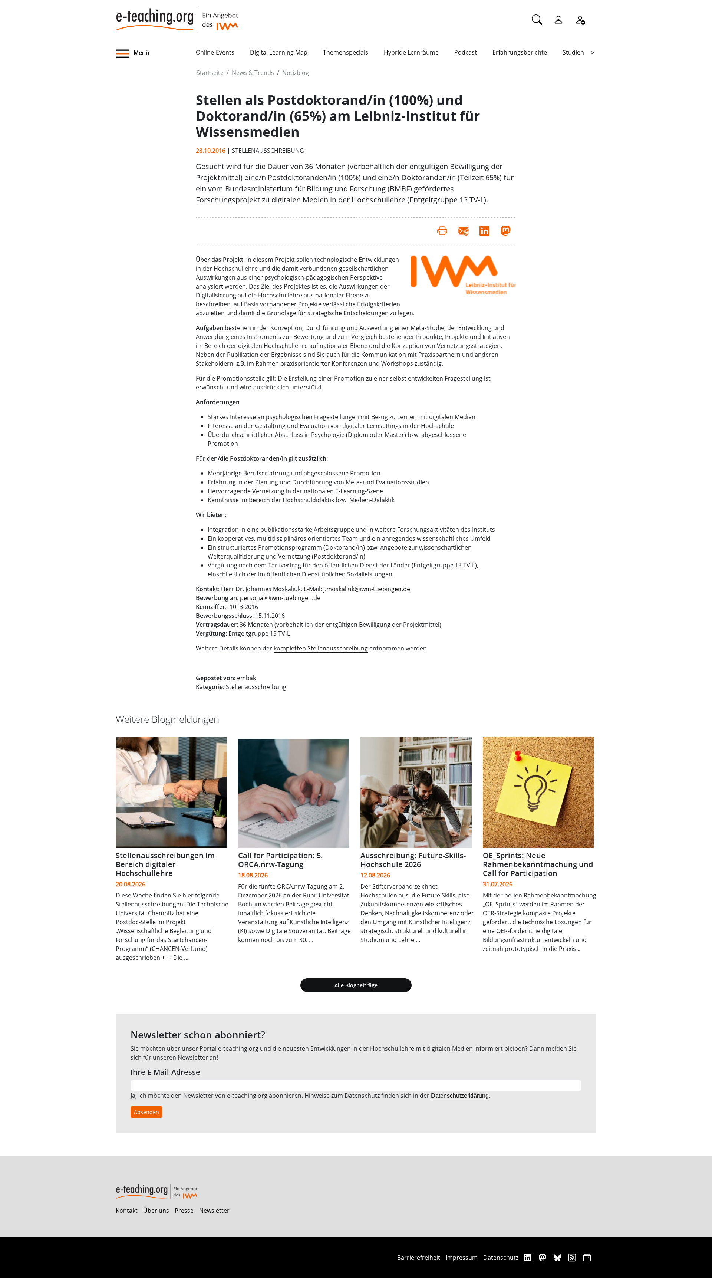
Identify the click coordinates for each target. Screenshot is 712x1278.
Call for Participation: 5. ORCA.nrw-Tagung (280, 859)
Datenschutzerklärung (460, 1096)
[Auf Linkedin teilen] (484, 231)
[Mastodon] (543, 1257)
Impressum (462, 1258)
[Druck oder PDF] (442, 231)
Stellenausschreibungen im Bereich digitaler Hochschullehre (165, 864)
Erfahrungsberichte (519, 52)
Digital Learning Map (278, 52)
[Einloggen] (558, 19)
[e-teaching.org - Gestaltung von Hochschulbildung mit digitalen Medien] (177, 15)
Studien (573, 52)
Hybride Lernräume (411, 52)
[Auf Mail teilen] (463, 231)
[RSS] (573, 1257)
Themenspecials (345, 52)
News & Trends (253, 73)
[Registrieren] (580, 19)
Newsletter (214, 1210)
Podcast (465, 52)
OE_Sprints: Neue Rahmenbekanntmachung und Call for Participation (538, 864)
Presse (184, 1210)
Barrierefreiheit (418, 1258)
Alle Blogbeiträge (356, 985)
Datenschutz (500, 1258)
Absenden (146, 1112)
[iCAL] (587, 1257)
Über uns (156, 1210)
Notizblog (295, 73)
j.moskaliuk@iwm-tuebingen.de (366, 589)
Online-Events (215, 52)
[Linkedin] (528, 1257)
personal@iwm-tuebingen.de (280, 598)
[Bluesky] (558, 1257)
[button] (156, 53)
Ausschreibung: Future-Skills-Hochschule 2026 (413, 859)
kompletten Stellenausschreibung (321, 648)
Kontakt (127, 1210)
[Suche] (537, 19)
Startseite (210, 73)
